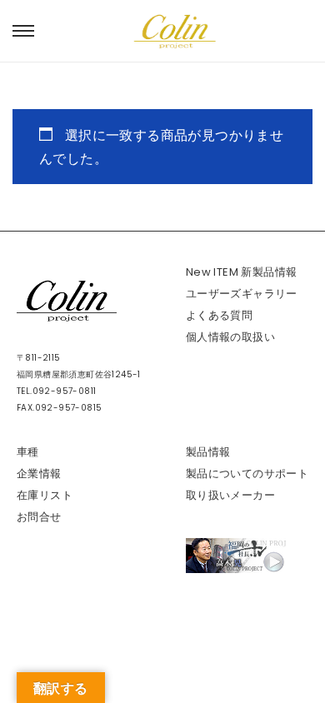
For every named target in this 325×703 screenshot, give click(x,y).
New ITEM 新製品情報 (242, 272)
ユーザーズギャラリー (242, 294)
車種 (28, 452)
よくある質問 (219, 315)
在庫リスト (44, 495)
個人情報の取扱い (230, 337)
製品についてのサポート (247, 473)
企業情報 (39, 473)
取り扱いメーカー (230, 495)
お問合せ (39, 517)
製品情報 (208, 452)
